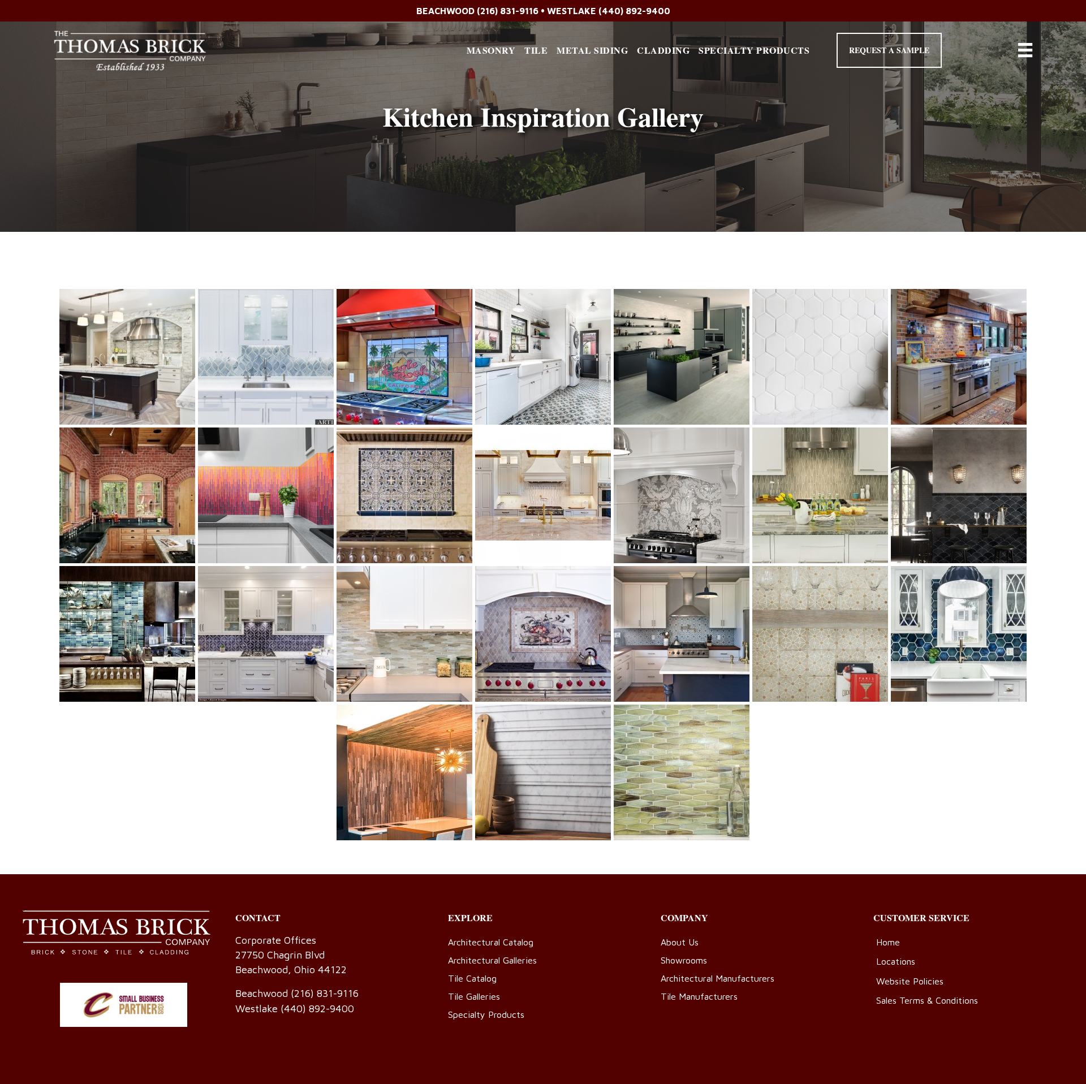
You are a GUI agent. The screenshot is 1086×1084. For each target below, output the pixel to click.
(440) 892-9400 (634, 11)
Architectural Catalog (490, 942)
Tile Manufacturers (699, 996)
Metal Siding (592, 50)
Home (888, 942)
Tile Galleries (474, 996)
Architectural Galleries (492, 960)
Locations (895, 961)
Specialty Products (754, 50)
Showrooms (684, 960)
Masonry (491, 50)
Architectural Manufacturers (717, 978)
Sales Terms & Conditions (927, 1000)
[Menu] (1025, 50)
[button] (889, 50)
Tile (536, 50)
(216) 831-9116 (507, 11)
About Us (680, 942)
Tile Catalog (472, 978)
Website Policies (909, 981)
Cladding (663, 50)
